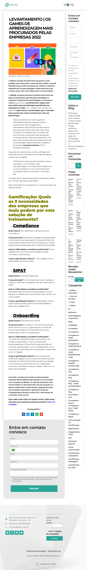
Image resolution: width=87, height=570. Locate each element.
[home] (11, 5)
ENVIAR (34, 488)
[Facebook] (7, 533)
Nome (12, 438)
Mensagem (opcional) (18, 469)
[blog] (68, 4)
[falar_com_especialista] (72, 4)
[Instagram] (12, 533)
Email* (12, 454)
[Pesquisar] (78, 165)
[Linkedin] (17, 533)
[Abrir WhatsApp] (81, 564)
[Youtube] (21, 533)
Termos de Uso (54, 551)
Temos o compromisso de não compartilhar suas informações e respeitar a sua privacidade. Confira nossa (74, 78)
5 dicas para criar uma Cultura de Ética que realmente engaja (80, 219)
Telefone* (13, 446)
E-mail (71, 276)
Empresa (13, 462)
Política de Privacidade (36, 551)
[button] (65, 5)
